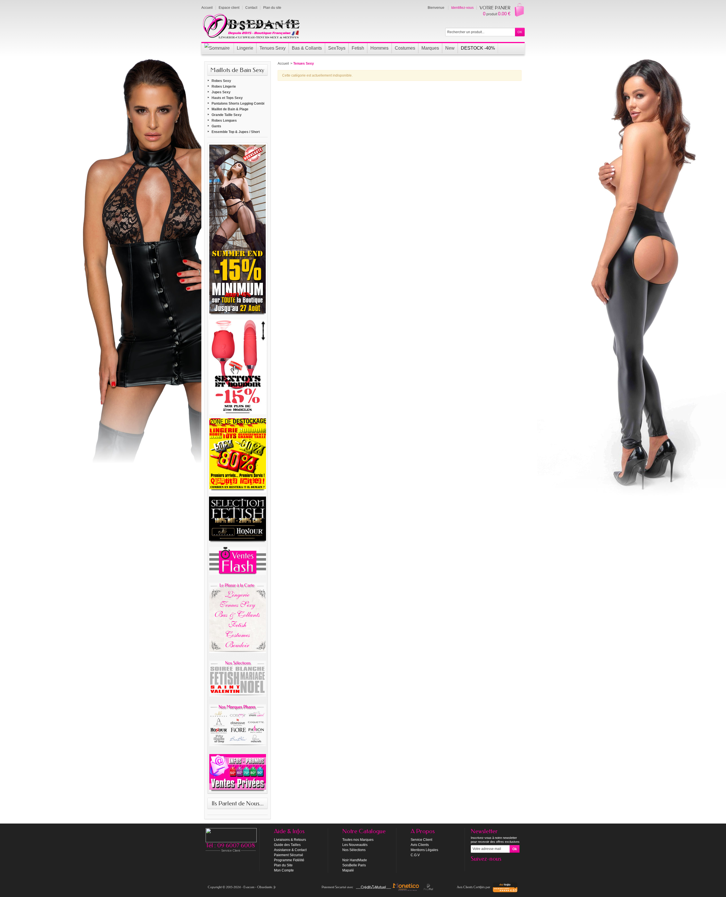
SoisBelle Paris (354, 865)
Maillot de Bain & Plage (230, 109)
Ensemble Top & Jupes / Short (236, 132)
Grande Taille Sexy (227, 115)
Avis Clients (420, 845)
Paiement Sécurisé (288, 855)
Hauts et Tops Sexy (227, 98)
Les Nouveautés (355, 845)
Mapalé (348, 870)
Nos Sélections (354, 850)
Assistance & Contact (290, 850)
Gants (216, 126)
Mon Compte (284, 870)
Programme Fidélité (289, 860)
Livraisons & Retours (290, 840)
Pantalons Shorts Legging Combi (238, 103)
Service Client (421, 840)
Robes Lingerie (224, 86)
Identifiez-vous (462, 8)
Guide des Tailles (287, 845)
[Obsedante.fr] (251, 25)
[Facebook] (475, 867)
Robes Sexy (221, 81)
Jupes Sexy (221, 92)
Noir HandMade (354, 860)
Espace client (229, 8)
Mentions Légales (424, 850)
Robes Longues (224, 121)
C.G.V (415, 855)
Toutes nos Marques (357, 840)
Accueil (283, 64)
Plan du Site (283, 865)
